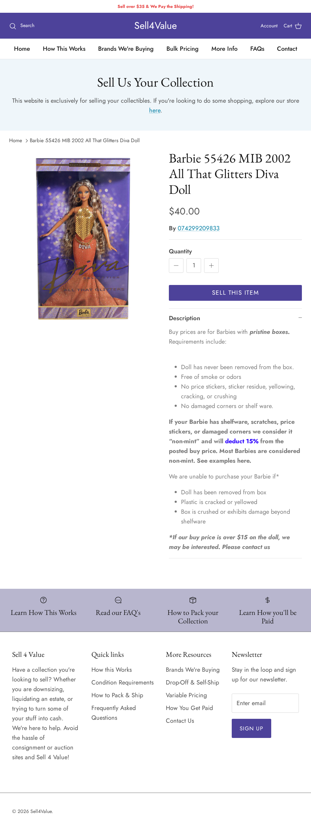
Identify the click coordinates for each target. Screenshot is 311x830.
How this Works (111, 669)
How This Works (64, 48)
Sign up (251, 728)
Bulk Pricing (182, 48)
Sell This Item (235, 292)
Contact (287, 48)
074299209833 (199, 228)
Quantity (180, 251)
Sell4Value (41, 811)
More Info (224, 48)
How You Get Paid (189, 708)
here (154, 110)
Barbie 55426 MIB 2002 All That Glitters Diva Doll (85, 140)
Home (22, 48)
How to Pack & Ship (117, 695)
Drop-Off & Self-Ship (192, 682)
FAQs (257, 48)
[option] (82, 238)
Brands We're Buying (126, 48)
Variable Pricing (186, 695)
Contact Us (180, 720)
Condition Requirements (122, 682)
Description (184, 318)
